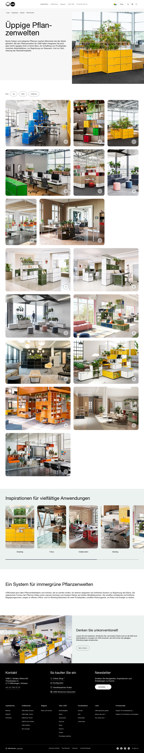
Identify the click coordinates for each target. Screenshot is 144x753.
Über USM (71, 4)
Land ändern (20, 748)
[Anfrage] (65, 141)
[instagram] (118, 748)
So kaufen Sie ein (82, 4)
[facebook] (121, 748)
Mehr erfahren (83, 648)
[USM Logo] (10, 4)
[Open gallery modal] (37, 123)
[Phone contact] (128, 4)
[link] (10, 711)
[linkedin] (129, 748)
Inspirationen (44, 4)
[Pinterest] (125, 748)
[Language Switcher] (132, 4)
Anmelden (101, 687)
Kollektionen (54, 4)
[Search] (136, 4)
